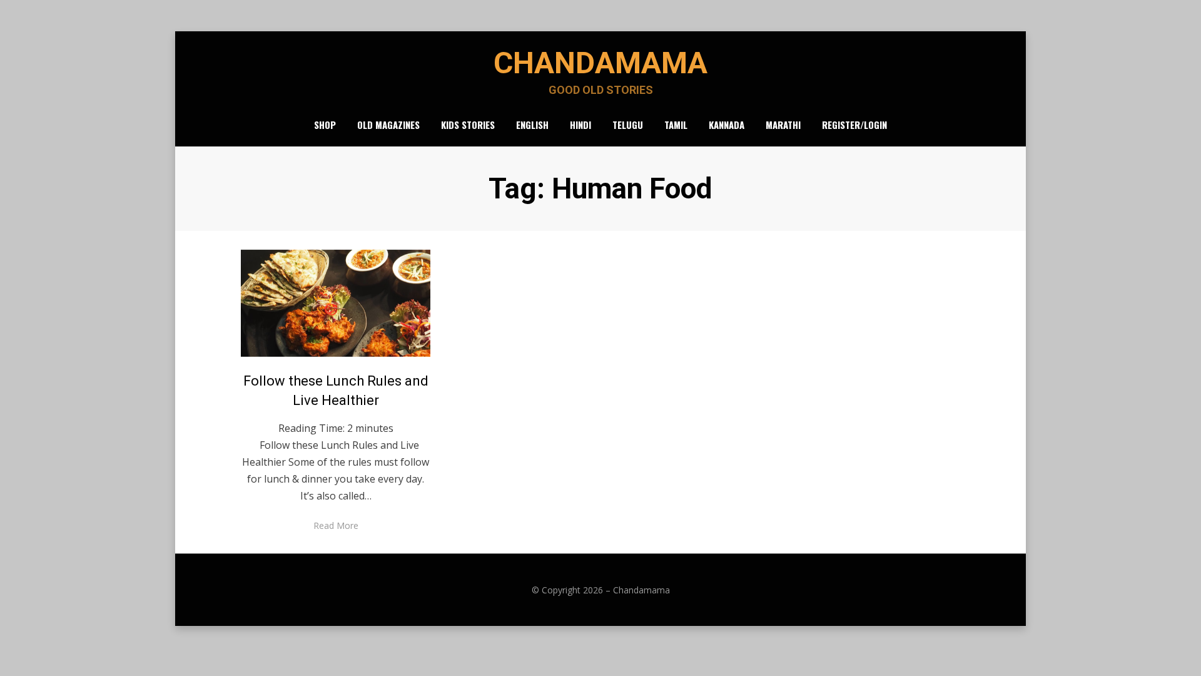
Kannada (726, 124)
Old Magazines (388, 124)
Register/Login (854, 124)
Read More (335, 525)
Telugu (627, 124)
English (532, 124)
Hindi (580, 124)
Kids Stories (468, 124)
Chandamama (600, 63)
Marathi (783, 124)
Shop (325, 124)
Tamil (675, 124)
